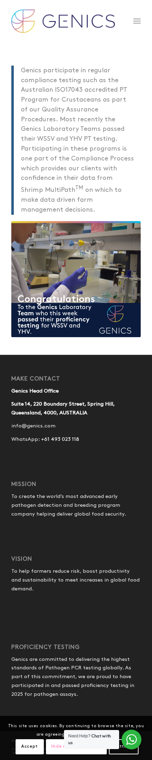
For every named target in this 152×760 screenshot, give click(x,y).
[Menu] (137, 21)
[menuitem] (137, 21)
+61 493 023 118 (60, 439)
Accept (29, 746)
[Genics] (63, 21)
